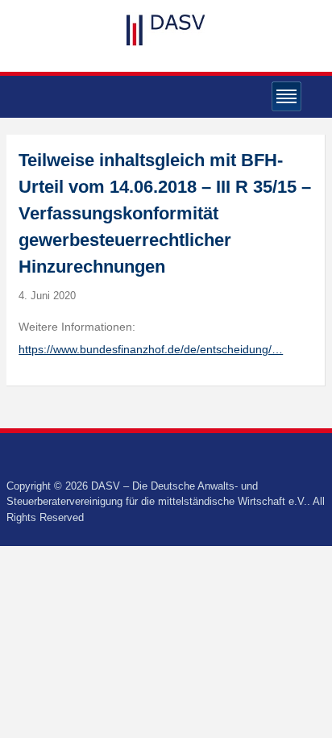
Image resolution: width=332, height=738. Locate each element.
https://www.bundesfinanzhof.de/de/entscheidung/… (151, 349)
